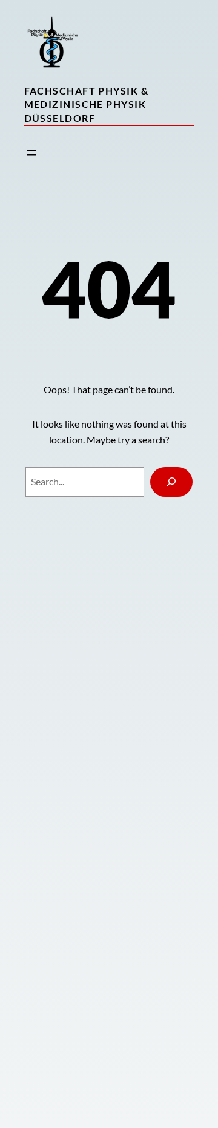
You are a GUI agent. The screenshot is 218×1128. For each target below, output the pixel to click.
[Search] (171, 482)
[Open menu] (31, 152)
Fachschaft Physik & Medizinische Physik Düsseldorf (86, 104)
